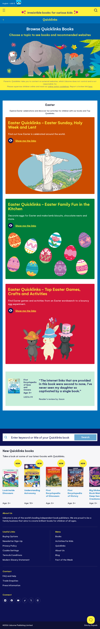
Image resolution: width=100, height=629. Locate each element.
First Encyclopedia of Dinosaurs (53, 493)
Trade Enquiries (10, 580)
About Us (59, 550)
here (90, 86)
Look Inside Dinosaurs (9, 491)
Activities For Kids (64, 540)
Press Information (11, 585)
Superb (94, 625)
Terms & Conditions (12, 555)
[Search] (96, 10)
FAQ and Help (9, 575)
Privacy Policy (10, 545)
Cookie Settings (11, 550)
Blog (57, 555)
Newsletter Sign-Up (13, 540)
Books (58, 536)
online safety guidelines (58, 86)
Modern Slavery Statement (16, 559)
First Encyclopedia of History (75, 493)
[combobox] (50, 437)
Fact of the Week (64, 559)
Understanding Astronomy (32, 491)
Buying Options (10, 536)
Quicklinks (50, 19)
